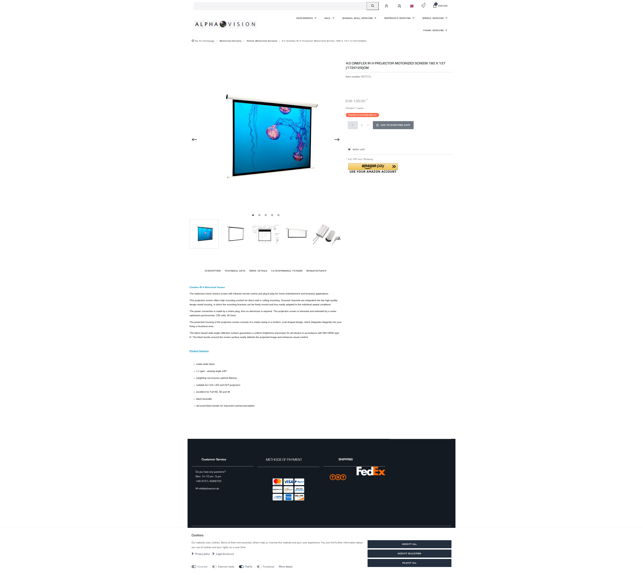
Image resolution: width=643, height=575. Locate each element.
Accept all (409, 544)
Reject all (409, 563)
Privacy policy (202, 554)
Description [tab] (213, 271)
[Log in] (387, 6)
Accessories (305, 18)
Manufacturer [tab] (316, 271)
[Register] (400, 6)
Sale (328, 18)
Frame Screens (434, 30)
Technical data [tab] (235, 271)
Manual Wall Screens (358, 18)
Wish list (359, 149)
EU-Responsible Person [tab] (286, 271)
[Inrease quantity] (362, 125)
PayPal (248, 566)
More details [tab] (258, 271)
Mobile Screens (433, 18)
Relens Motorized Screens (261, 41)
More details (286, 566)
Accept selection (409, 553)
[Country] (412, 6)
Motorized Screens (397, 18)
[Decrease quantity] (368, 125)
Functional (268, 566)
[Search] (373, 6)
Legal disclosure (225, 554)
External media (226, 566)
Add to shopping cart (395, 125)
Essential (202, 566)
